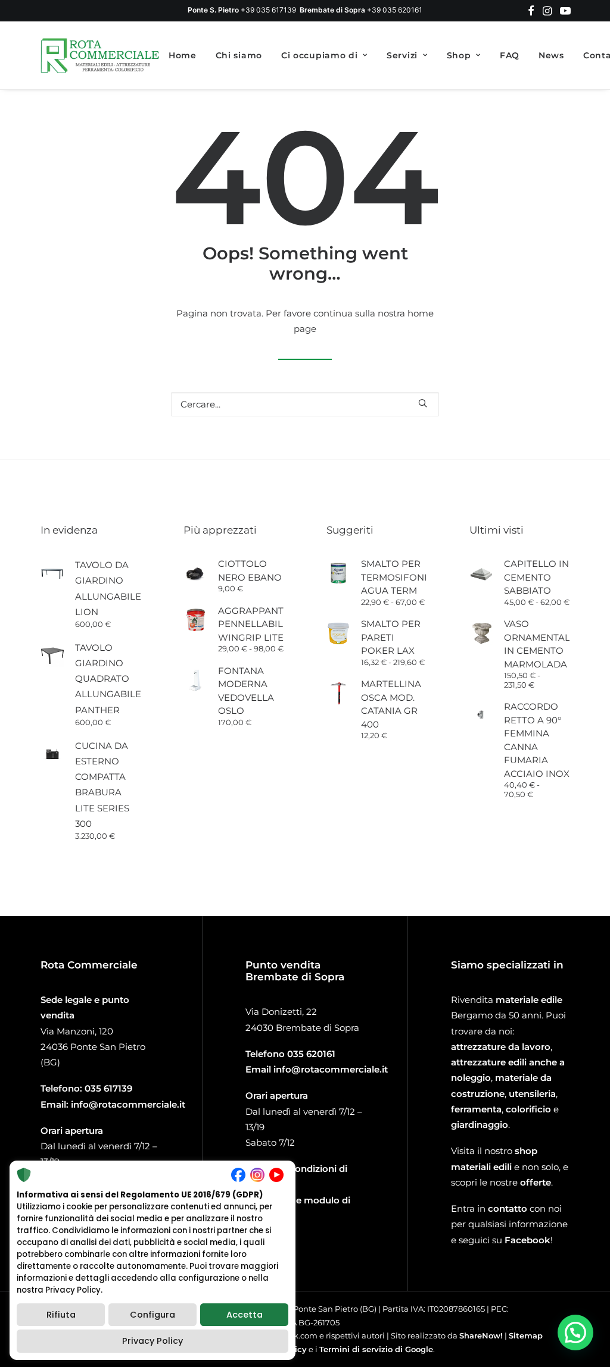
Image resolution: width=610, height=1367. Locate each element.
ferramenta (476, 1109)
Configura (152, 1315)
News (551, 55)
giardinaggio (479, 1124)
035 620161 (311, 1053)
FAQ (509, 55)
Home (183, 55)
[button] (531, 10)
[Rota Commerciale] (100, 55)
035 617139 (108, 1088)
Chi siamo (239, 55)
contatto (507, 1208)
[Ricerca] (305, 404)
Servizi (402, 55)
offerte (535, 1182)
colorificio (528, 1109)
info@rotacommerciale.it (128, 1104)
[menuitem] (531, 10)
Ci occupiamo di (319, 55)
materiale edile (529, 999)
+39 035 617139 (268, 9)
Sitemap (526, 1335)
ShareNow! (481, 1335)
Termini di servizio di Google (376, 1349)
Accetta (244, 1315)
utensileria (532, 1093)
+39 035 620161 (394, 9)
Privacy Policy (152, 1341)
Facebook (527, 1240)
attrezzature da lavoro (500, 1046)
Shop (459, 55)
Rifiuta (61, 1315)
